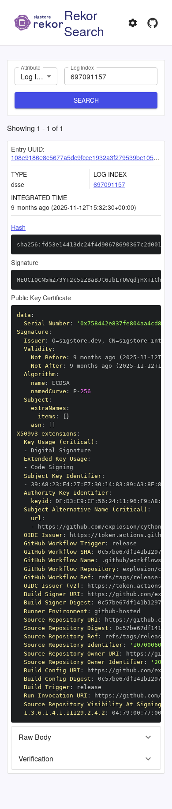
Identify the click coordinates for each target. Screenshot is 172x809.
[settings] (132, 22)
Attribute (30, 67)
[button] (86, 737)
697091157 (109, 184)
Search (86, 100)
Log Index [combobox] (36, 76)
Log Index (82, 67)
